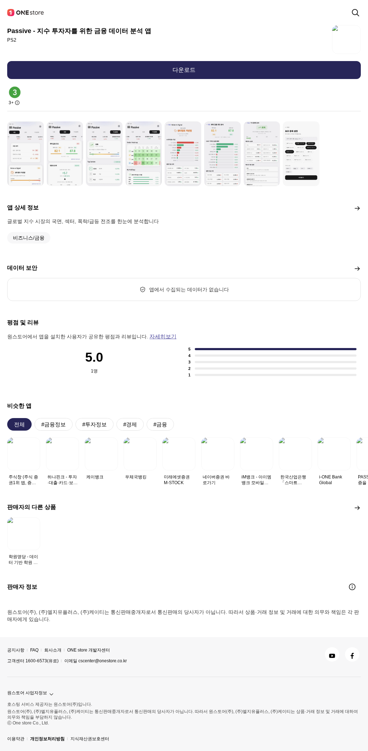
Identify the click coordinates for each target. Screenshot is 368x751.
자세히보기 (163, 336)
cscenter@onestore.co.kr (102, 660)
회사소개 (52, 650)
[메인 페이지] (26, 12)
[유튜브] (332, 654)
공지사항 (15, 650)
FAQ (34, 650)
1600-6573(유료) (42, 660)
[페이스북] (352, 654)
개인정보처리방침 (47, 738)
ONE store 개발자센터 (88, 650)
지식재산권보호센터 (89, 738)
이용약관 (15, 738)
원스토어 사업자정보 (27, 692)
